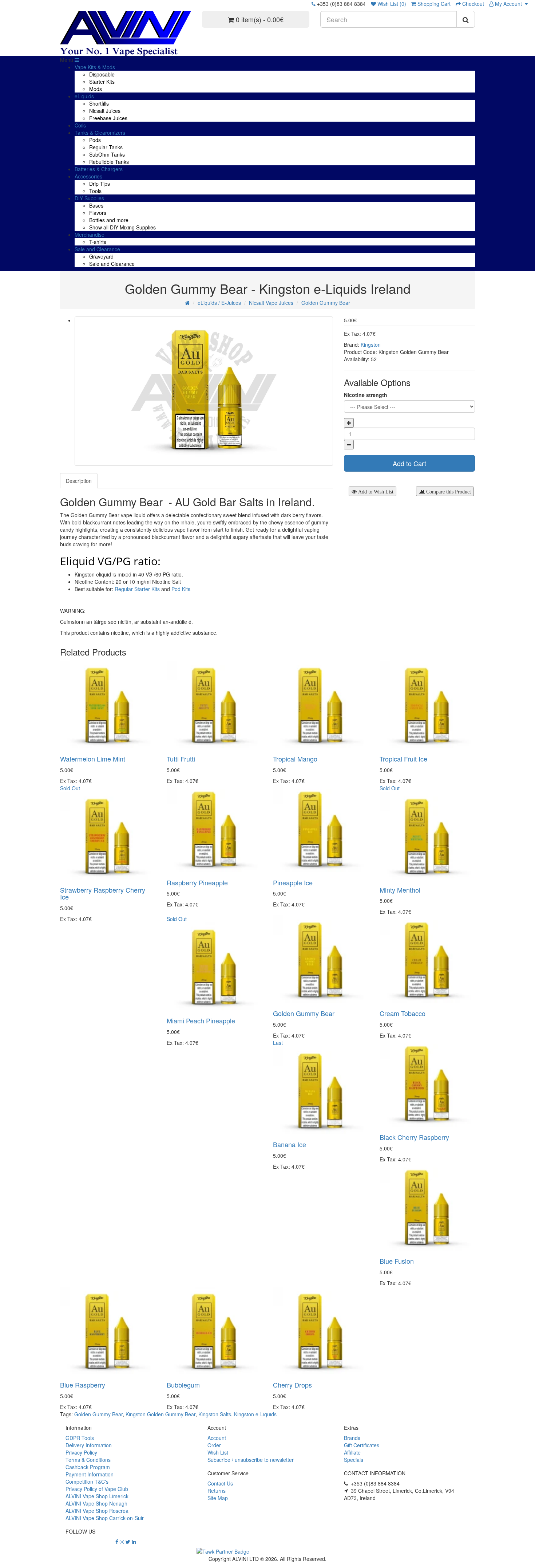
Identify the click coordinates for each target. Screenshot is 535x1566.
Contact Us (220, 1483)
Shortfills (99, 103)
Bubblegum (183, 1384)
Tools (95, 190)
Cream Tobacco (402, 1013)
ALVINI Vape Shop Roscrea (97, 1510)
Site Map (217, 1498)
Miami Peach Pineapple (201, 1020)
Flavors (97, 212)
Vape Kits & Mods (95, 67)
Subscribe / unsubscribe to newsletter (250, 1459)
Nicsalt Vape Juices (271, 302)
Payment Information (90, 1474)
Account (216, 1437)
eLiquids (84, 96)
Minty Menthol (400, 889)
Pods (95, 139)
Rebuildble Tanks (109, 161)
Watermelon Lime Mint (92, 758)
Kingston (371, 344)
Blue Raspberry (82, 1384)
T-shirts (97, 241)
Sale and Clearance (97, 249)
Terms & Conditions (88, 1459)
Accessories (88, 176)
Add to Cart (409, 463)
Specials (353, 1459)
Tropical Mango (295, 758)
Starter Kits (102, 81)
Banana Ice (289, 1144)
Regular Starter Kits (137, 589)
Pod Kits (180, 589)
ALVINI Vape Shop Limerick (97, 1496)
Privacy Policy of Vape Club (97, 1488)
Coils (80, 125)
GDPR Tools (80, 1437)
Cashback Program (88, 1467)
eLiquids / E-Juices (219, 302)
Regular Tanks (106, 147)
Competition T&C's (87, 1481)
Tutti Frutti (181, 758)
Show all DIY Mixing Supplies (122, 227)
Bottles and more (108, 220)
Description (79, 480)
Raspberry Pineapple (197, 882)
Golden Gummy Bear (325, 302)
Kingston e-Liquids (255, 1414)
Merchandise (89, 234)
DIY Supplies (89, 198)
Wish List (217, 1452)
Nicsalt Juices (104, 110)
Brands (352, 1437)
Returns (216, 1490)
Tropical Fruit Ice (403, 758)
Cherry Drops (292, 1384)
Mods (95, 89)
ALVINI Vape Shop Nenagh (96, 1503)
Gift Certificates (361, 1445)
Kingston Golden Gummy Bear (160, 1414)
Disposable (102, 74)
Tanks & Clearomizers (100, 132)
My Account (509, 3)
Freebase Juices (108, 118)
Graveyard (101, 256)
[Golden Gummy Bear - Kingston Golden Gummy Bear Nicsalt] (204, 391)
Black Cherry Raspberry (414, 1137)
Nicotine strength (365, 394)
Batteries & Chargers (99, 169)
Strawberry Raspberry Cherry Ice (102, 893)
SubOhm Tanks (107, 154)
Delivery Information (89, 1445)
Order (214, 1445)
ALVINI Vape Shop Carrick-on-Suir (105, 1518)
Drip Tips (99, 183)
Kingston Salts (214, 1414)
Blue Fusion (397, 1261)
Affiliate (352, 1452)
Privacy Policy (81, 1452)
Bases (96, 205)
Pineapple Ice (293, 882)
